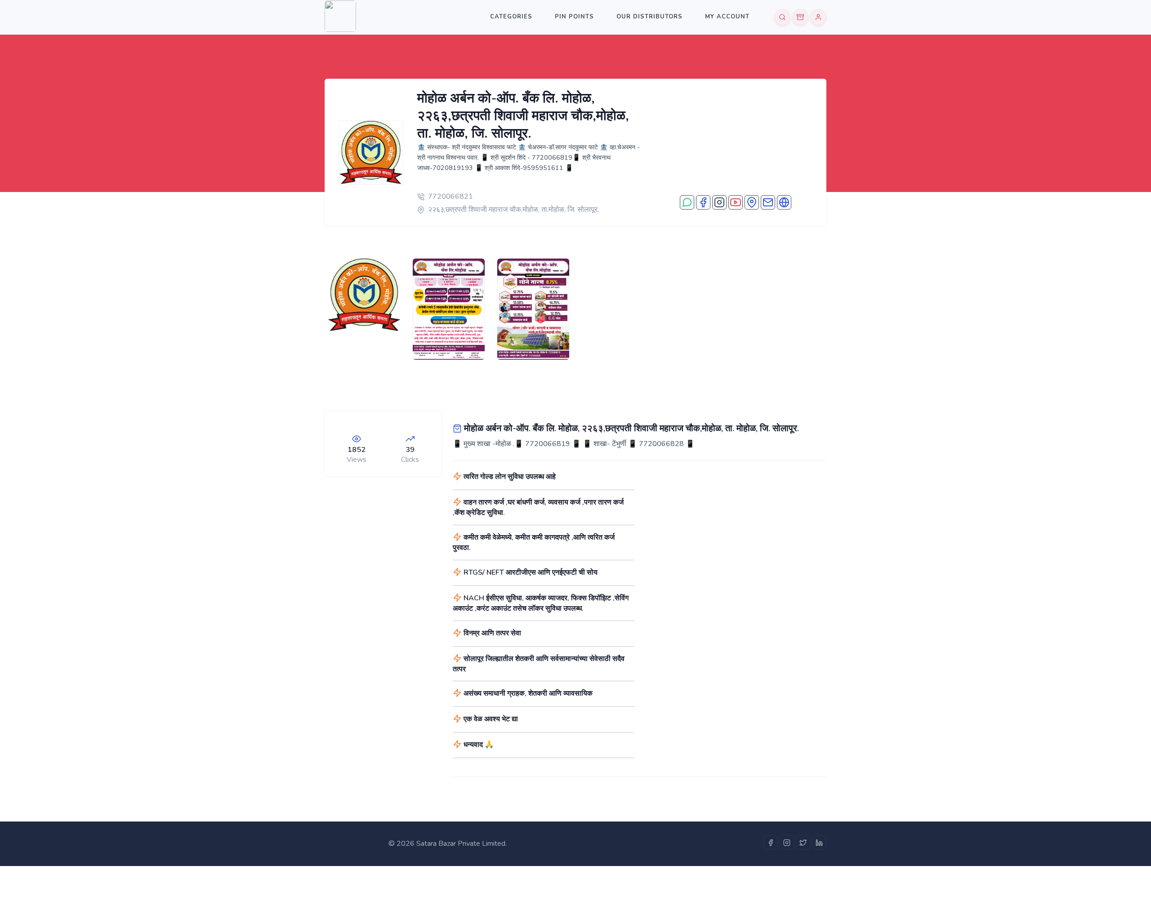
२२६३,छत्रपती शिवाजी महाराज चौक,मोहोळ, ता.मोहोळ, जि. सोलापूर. (513, 209)
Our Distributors (649, 17)
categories (511, 17)
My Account (727, 17)
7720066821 (450, 196)
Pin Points (574, 17)
